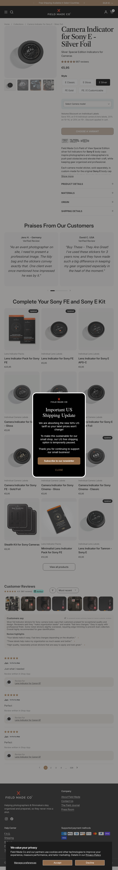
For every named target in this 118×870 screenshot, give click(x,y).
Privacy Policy (93, 854)
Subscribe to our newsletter (59, 461)
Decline (90, 862)
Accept (57, 862)
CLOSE (59, 470)
